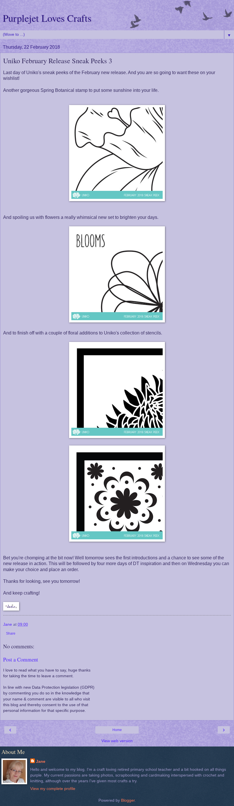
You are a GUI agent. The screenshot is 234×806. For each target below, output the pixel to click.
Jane (40, 761)
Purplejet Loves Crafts (47, 18)
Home (117, 730)
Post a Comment (20, 659)
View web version (117, 740)
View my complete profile (52, 788)
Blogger (128, 800)
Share (10, 633)
